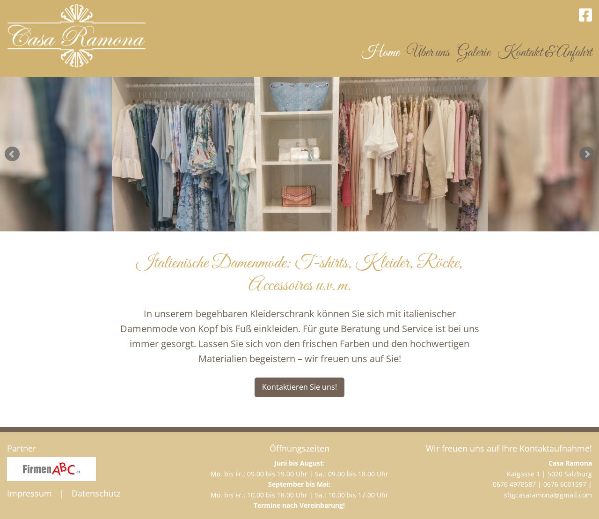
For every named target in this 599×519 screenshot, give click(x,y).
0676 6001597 (564, 484)
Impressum (29, 493)
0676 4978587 (514, 484)
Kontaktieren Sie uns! (299, 387)
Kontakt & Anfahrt (544, 53)
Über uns (428, 53)
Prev (12, 154)
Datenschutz (96, 493)
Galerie (473, 53)
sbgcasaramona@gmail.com (548, 494)
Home (380, 53)
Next (586, 154)
